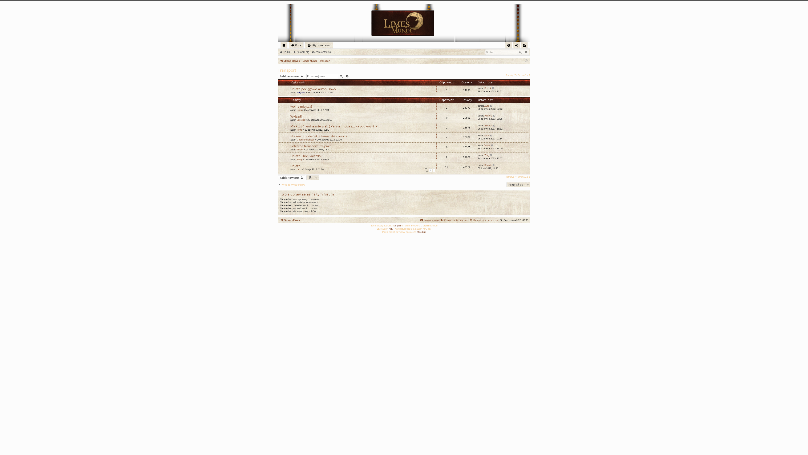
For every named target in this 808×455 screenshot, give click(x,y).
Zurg (299, 110)
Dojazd (295, 166)
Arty (391, 229)
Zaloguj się (303, 52)
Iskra (299, 129)
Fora (298, 45)
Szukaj (287, 52)
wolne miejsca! (301, 106)
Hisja (486, 135)
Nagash (301, 92)
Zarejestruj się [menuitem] (525, 46)
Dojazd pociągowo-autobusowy (313, 89)
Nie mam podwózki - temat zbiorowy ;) (318, 136)
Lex (299, 169)
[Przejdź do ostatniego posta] (493, 88)
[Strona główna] (404, 23)
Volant (300, 149)
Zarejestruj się (323, 52)
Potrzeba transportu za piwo (310, 146)
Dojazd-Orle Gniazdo (305, 156)
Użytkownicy (320, 45)
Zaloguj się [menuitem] (517, 46)
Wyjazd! (296, 116)
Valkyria (301, 120)
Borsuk (488, 165)
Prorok (487, 88)
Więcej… (284, 46)
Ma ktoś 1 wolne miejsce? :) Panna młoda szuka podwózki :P (333, 126)
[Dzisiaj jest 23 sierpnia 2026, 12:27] (526, 61)
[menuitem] (508, 45)
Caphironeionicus (306, 139)
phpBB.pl (421, 232)
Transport (287, 70)
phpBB (398, 225)
